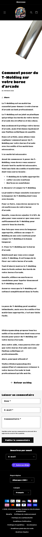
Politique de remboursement (25, 514)
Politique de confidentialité (22, 517)
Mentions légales (22, 532)
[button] (4, 12)
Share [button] (7, 97)
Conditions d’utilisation (22, 521)
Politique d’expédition (15, 525)
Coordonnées (32, 525)
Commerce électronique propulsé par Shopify (23, 511)
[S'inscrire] (33, 456)
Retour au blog (23, 382)
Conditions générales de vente (22, 528)
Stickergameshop (14, 509)
